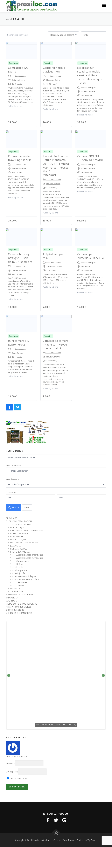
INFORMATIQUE (18, 539)
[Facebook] (48, 820)
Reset (27, 507)
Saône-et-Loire (18, 80)
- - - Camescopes (19, 76)
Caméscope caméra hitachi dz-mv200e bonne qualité (56, 344)
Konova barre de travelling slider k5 (20, 158)
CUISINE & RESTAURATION (19, 521)
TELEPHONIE (16, 591)
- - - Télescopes (19, 582)
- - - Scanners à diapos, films (25, 579)
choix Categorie (12, 479)
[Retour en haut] (56, 833)
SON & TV (15, 588)
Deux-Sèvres (17, 353)
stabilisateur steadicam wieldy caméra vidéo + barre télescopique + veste (89, 75)
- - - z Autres (18, 585)
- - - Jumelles (18, 567)
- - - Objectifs (18, 573)
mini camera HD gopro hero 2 (18, 342)
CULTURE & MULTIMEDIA (18, 524)
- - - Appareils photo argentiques (27, 554)
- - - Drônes (17, 564)
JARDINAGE (11, 600)
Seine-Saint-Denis (54, 266)
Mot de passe (12, 771)
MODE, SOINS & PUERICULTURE (21, 603)
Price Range (11, 492)
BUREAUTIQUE (17, 527)
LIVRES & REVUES (18, 548)
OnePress (46, 840)
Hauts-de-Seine (53, 80)
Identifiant (10, 763)
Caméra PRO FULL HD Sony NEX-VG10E (90, 158)
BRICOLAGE (11, 518)
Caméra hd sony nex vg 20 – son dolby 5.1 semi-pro (20, 258)
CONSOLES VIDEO (19, 533)
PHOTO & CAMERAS (20, 551)
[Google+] (64, 820)
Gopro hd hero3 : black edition (54, 69)
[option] (56, 675)
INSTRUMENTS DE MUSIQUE (24, 542)
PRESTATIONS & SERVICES (18, 606)
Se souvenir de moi (19, 778)
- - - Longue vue (19, 570)
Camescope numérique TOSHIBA (90, 256)
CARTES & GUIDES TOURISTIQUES (26, 530)
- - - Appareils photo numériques (27, 558)
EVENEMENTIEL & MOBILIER (19, 594)
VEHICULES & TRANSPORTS (19, 613)
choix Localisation (13, 465)
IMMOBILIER (12, 597)
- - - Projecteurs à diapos (24, 576)
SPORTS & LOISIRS (15, 609)
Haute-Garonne (88, 91)
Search (15, 507)
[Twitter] (56, 820)
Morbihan (85, 266)
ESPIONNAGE (16, 536)
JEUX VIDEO (15, 545)
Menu (103, 5)
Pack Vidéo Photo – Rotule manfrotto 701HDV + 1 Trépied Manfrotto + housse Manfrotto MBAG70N (56, 165)
